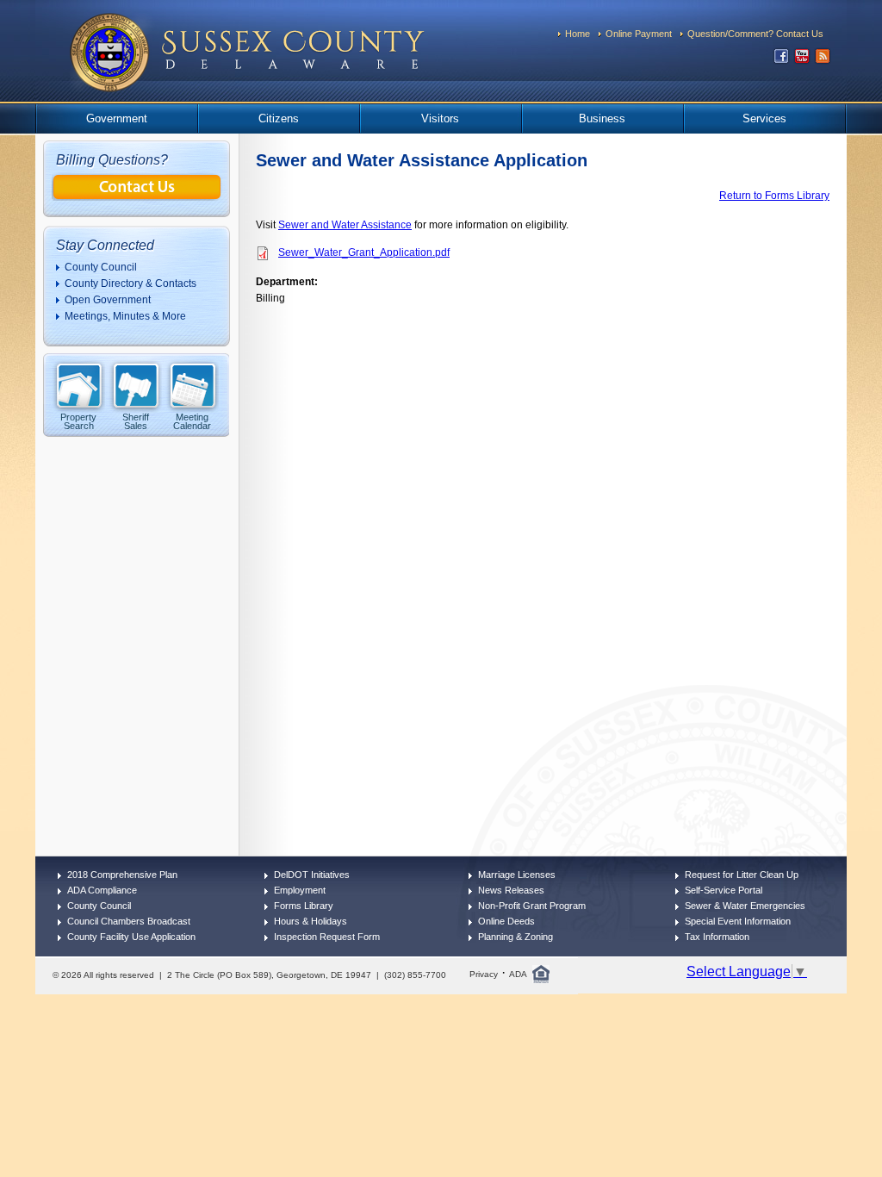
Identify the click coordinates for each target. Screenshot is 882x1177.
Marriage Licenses (517, 874)
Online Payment (639, 33)
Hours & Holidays (310, 921)
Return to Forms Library (774, 196)
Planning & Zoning (515, 936)
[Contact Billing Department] (137, 196)
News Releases (511, 890)
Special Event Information (738, 921)
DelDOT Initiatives (312, 874)
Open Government (108, 300)
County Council (101, 267)
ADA (518, 974)
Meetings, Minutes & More (125, 316)
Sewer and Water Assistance (345, 225)
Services (764, 118)
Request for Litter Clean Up (741, 874)
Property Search (78, 421)
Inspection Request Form (327, 936)
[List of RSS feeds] (822, 60)
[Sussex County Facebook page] (781, 60)
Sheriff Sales (135, 421)
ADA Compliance (102, 890)
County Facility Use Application (131, 936)
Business (602, 118)
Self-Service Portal (723, 890)
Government (116, 118)
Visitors (440, 118)
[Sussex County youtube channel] (802, 60)
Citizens (278, 118)
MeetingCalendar (192, 421)
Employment (300, 890)
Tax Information (717, 936)
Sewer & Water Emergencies (745, 905)
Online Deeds (506, 921)
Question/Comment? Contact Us (755, 33)
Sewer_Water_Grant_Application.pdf (364, 252)
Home (577, 33)
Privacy (483, 974)
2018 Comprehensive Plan (122, 874)
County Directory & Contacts (130, 283)
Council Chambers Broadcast (128, 921)
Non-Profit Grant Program (532, 905)
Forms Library (303, 905)
